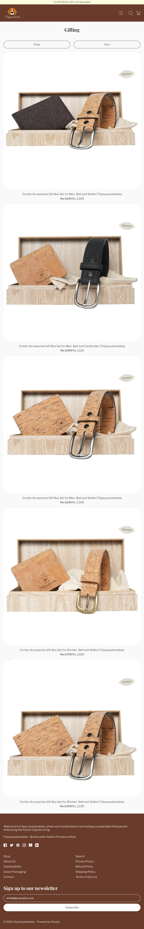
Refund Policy (84, 866)
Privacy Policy (85, 861)
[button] (131, 13)
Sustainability (12, 866)
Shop (7, 856)
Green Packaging (15, 871)
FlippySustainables (23, 921)
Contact (9, 877)
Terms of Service (86, 877)
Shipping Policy (86, 871)
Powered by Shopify (48, 921)
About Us (9, 861)
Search (80, 856)
